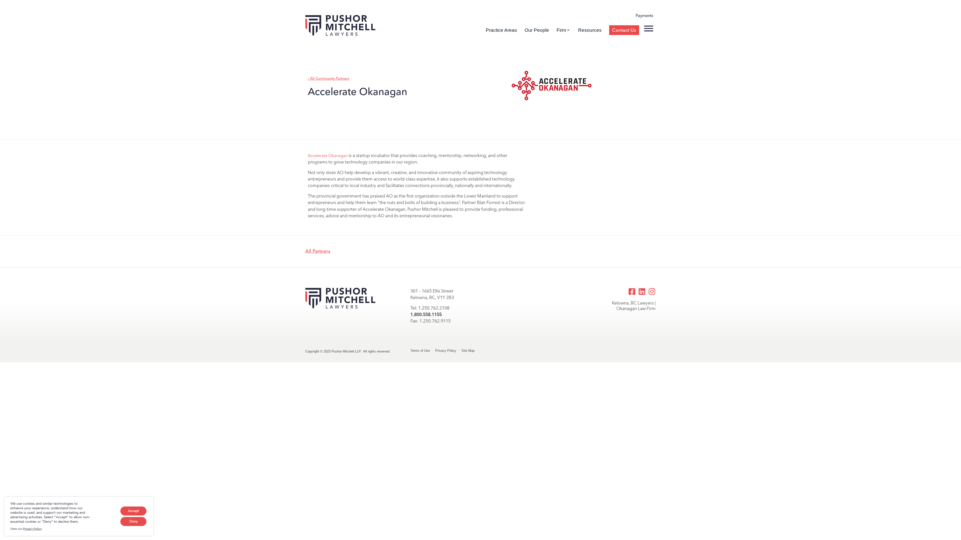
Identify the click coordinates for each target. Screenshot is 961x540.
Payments (644, 15)
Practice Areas (501, 30)
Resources (590, 30)
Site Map (467, 350)
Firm (561, 30)
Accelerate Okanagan (328, 155)
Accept (133, 510)
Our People (537, 30)
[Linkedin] (642, 291)
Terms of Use (420, 350)
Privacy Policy (445, 350)
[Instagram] (652, 291)
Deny (133, 521)
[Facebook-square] (632, 291)
